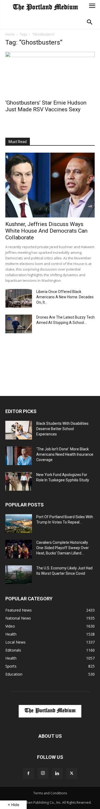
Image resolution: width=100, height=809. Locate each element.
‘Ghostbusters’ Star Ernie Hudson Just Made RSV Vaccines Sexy (45, 106)
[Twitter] (71, 773)
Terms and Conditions (50, 793)
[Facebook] (28, 773)
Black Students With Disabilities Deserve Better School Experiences (62, 428)
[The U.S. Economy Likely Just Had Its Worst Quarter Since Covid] (18, 574)
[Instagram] (43, 773)
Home (10, 34)
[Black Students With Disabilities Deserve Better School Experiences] (18, 430)
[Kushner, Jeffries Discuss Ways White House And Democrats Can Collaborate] (50, 185)
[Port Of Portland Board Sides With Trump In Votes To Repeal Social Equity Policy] (18, 523)
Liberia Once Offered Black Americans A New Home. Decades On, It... (65, 297)
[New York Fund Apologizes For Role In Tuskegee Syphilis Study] (18, 481)
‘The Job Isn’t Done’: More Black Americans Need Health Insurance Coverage (64, 454)
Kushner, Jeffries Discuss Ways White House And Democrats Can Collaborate (46, 231)
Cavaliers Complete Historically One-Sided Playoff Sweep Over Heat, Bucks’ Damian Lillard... (62, 547)
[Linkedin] (57, 773)
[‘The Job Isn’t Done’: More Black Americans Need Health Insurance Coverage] (18, 455)
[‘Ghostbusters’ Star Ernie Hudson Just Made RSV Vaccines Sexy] (50, 74)
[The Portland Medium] (45, 8)
